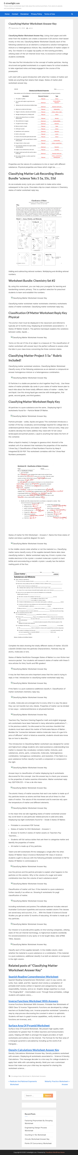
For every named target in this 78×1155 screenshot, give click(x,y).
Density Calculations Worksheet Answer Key (34, 1049)
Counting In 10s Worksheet (35, 1135)
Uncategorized (16, 1076)
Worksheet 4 (26, 1076)
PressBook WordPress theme (55, 1152)
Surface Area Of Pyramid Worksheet (29, 1025)
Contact (15, 14)
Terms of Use (49, 14)
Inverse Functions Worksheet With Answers (33, 1001)
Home (7, 14)
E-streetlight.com (12, 3)
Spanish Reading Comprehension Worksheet (33, 976)
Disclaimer (24, 14)
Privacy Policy (36, 14)
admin (31, 28)
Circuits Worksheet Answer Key (37, 1139)
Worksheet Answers (39, 1076)
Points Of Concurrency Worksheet (38, 1143)
